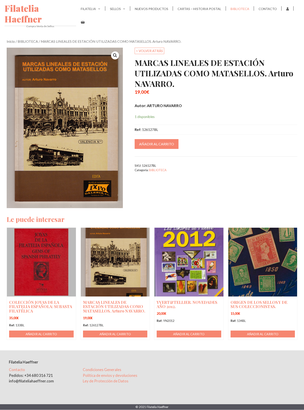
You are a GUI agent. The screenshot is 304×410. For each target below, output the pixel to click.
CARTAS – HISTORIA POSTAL (199, 9)
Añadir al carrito (156, 144)
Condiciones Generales (102, 369)
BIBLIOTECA (240, 9)
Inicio (11, 41)
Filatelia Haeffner (23, 13)
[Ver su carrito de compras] (82, 22)
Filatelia (88, 9)
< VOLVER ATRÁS (149, 51)
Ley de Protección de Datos (105, 381)
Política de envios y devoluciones (110, 375)
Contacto (268, 9)
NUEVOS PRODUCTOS (151, 9)
